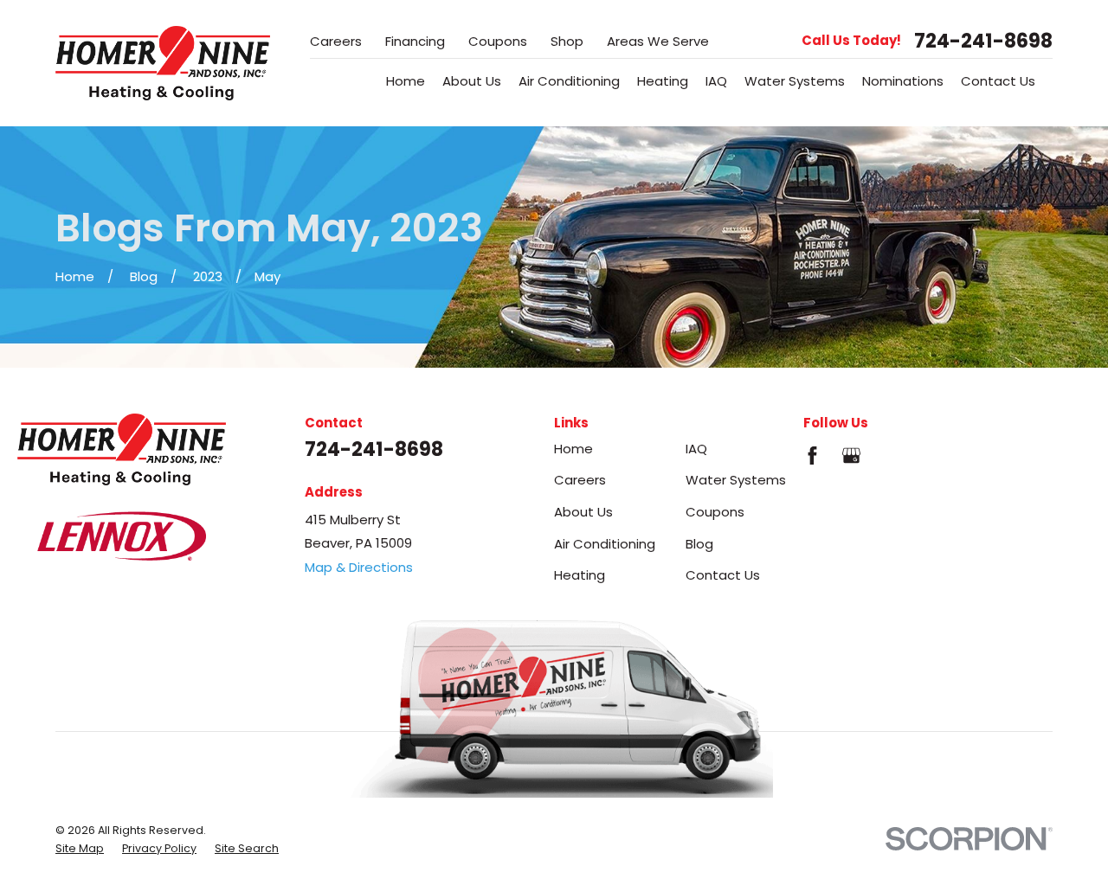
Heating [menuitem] (662, 81)
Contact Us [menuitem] (998, 81)
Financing (415, 41)
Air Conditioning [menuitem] (569, 81)
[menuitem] (79, 849)
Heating (579, 575)
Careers (336, 41)
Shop (567, 41)
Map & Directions (359, 567)
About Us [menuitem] (471, 81)
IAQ (696, 449)
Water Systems (736, 480)
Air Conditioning (604, 544)
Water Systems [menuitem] (794, 81)
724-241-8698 (983, 41)
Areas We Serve (658, 41)
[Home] (162, 63)
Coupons (497, 41)
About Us (583, 512)
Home (573, 449)
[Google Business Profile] (851, 455)
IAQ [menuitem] (716, 81)
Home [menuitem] (405, 81)
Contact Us (723, 575)
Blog (699, 544)
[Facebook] (812, 455)
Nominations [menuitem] (903, 81)
